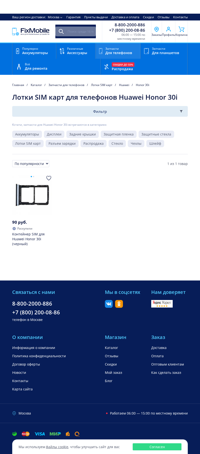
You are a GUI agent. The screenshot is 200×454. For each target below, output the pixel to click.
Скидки (148, 17)
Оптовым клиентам (167, 364)
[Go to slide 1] (31, 176)
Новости (19, 372)
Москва (53, 17)
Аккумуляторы (27, 134)
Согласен (157, 446)
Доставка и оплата (125, 17)
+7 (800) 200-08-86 (127, 30)
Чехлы (136, 143)
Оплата (157, 356)
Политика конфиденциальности (39, 356)
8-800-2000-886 (130, 25)
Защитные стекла (156, 134)
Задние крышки (82, 134)
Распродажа (93, 143)
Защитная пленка (119, 134)
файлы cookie (57, 446)
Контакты (180, 17)
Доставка (159, 347)
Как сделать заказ (166, 372)
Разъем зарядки (62, 143)
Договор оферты (26, 364)
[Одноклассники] (119, 306)
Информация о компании (33, 347)
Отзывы (164, 17)
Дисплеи (54, 134)
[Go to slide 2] (33, 176)
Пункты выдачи (96, 17)
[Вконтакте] (109, 306)
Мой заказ (113, 372)
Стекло (117, 143)
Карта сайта (22, 389)
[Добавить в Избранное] (48, 178)
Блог (108, 380)
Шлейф (155, 143)
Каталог (111, 347)
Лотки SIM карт (28, 143)
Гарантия (73, 17)
